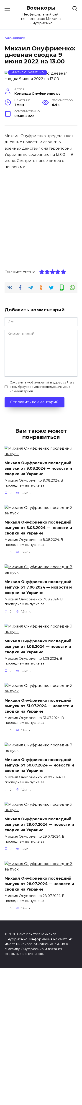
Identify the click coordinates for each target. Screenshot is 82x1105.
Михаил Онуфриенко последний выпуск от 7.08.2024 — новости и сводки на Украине (38, 587)
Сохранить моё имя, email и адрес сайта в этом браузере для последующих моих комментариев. (42, 387)
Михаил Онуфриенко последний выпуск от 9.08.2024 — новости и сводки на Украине (38, 468)
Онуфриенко (15, 38)
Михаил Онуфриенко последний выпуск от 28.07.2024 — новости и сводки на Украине (39, 883)
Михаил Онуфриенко (28, 72)
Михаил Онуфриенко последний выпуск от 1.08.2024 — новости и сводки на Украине (38, 646)
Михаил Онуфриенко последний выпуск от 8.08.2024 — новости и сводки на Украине (38, 527)
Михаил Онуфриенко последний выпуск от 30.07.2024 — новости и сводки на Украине (39, 765)
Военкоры (41, 8)
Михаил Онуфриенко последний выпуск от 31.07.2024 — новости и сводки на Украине (39, 705)
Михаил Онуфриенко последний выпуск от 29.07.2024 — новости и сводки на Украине (39, 824)
